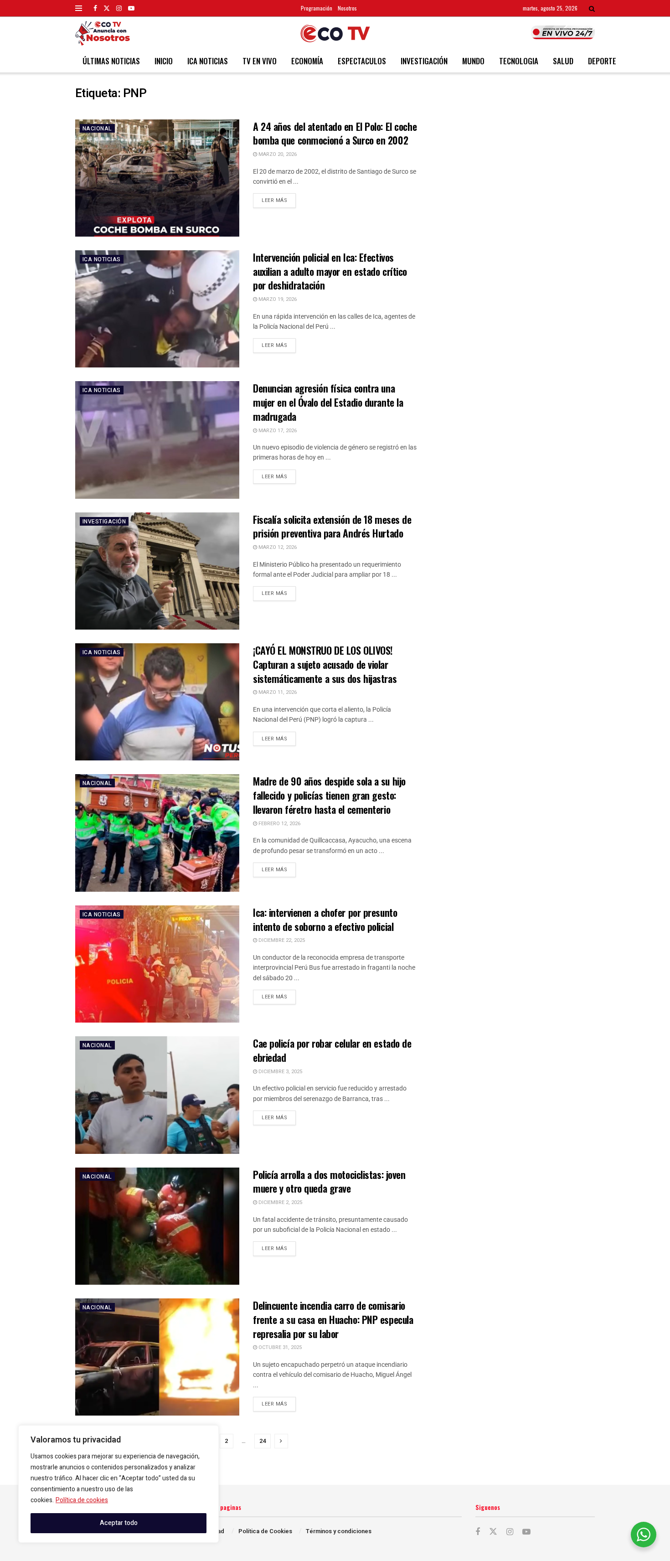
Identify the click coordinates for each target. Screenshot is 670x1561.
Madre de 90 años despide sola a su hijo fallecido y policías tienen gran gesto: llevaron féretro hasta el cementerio (329, 795)
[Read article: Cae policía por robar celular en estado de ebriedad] (157, 1094)
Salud (563, 61)
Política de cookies (82, 1500)
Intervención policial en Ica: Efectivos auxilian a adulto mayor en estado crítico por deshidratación (330, 271)
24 (262, 1441)
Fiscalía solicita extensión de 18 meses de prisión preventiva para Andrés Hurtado (332, 526)
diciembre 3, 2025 (279, 1071)
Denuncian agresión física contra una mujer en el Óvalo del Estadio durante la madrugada (328, 402)
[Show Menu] (78, 8)
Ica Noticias (207, 61)
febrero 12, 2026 (278, 823)
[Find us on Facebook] (95, 8)
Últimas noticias (111, 61)
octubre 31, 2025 (279, 1347)
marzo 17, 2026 (277, 430)
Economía (307, 61)
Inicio (164, 61)
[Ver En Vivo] (563, 32)
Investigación (424, 61)
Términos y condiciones (338, 1531)
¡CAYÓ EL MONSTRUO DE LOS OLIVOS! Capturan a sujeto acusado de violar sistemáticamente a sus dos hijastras (325, 664)
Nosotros (347, 8)
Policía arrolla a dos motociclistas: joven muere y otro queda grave (329, 1181)
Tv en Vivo (259, 61)
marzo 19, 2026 (277, 299)
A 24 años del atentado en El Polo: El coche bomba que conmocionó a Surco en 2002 (335, 133)
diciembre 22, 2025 (281, 940)
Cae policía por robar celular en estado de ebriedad (332, 1050)
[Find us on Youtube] (131, 8)
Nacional (97, 128)
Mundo (473, 61)
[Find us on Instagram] (119, 8)
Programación (316, 8)
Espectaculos (362, 61)
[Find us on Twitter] (106, 8)
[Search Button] (592, 8)
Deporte (602, 61)
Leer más (279, 198)
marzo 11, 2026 (277, 692)
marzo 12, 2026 (277, 547)
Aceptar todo (119, 1523)
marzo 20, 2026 (277, 154)
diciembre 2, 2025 (279, 1202)
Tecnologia (518, 61)
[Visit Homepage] (335, 33)
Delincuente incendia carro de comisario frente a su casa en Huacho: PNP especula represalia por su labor (333, 1319)
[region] (118, 1484)
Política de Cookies (265, 1531)
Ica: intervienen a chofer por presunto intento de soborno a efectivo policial (325, 919)
